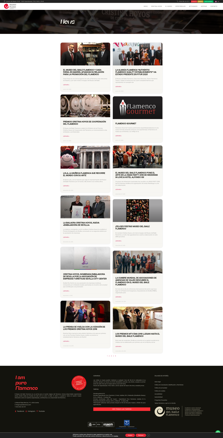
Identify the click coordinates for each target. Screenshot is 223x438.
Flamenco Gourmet (125, 123)
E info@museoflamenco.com (23, 405)
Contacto (213, 6)
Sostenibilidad (159, 397)
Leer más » (66, 85)
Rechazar (140, 435)
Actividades (193, 6)
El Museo (168, 6)
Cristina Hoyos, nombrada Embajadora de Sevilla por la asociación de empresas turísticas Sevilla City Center (85, 276)
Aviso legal (158, 382)
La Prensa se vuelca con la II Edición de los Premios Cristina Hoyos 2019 (84, 328)
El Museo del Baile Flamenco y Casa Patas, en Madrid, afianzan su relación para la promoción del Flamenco (83, 72)
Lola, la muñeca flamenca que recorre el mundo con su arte (84, 174)
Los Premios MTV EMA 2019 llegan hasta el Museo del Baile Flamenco (137, 335)
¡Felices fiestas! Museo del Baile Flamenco (132, 227)
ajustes (116, 436)
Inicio (146, 6)
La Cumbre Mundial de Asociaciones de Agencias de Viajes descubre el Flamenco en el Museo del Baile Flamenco (136, 281)
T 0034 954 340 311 (20, 407)
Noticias (204, 6)
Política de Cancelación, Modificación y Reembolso (169, 385)
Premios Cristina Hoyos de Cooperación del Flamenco (84, 122)
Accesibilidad (158, 394)
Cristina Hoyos (156, 6)
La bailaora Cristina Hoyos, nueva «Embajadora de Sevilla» (81, 223)
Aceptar (130, 435)
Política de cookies (160, 391)
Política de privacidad (161, 388)
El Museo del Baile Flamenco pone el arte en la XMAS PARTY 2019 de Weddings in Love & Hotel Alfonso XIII (136, 175)
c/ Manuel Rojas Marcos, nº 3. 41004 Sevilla (27, 403)
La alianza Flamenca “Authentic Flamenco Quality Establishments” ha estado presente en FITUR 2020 (135, 72)
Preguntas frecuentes (161, 400)
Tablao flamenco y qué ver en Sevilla (165, 403)
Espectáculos (181, 6)
